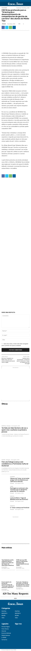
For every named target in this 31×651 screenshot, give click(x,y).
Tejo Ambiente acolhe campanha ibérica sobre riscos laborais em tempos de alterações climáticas (8, 562)
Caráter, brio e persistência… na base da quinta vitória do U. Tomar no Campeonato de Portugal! (23, 361)
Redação (4, 23)
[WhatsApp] (10, 27)
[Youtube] (16, 633)
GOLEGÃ (3, 459)
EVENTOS (4, 425)
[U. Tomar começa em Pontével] (5, 509)
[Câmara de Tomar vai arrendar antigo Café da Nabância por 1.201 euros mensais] (5, 480)
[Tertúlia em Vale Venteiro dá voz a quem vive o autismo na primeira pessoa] (15, 415)
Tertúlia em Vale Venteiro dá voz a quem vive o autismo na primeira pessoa (15, 430)
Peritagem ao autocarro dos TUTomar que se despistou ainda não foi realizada (19, 489)
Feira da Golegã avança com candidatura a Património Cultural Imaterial (15, 464)
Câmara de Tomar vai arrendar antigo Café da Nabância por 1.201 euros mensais (19, 480)
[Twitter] (6, 27)
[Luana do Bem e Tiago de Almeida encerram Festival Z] (5, 499)
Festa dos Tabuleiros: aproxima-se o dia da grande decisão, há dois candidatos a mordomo (22, 584)
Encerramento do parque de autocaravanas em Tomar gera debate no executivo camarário (8, 584)
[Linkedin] (14, 27)
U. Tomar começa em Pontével (19, 507)
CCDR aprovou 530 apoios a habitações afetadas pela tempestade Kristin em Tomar (22, 562)
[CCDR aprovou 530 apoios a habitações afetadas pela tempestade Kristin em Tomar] (22, 554)
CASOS (11, 486)
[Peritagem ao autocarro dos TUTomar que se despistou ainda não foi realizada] (5, 489)
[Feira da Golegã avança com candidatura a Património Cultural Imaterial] (15, 449)
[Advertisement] (15, 244)
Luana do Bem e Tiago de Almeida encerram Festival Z (19, 498)
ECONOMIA (12, 476)
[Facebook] (3, 27)
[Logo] (15, 4)
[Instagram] (16, 629)
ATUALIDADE (4, 7)
